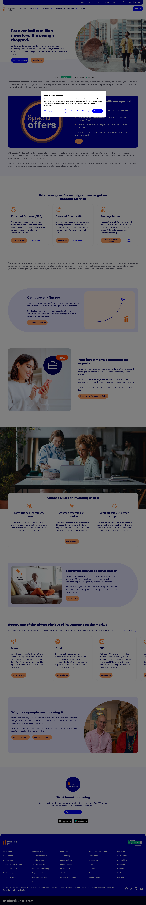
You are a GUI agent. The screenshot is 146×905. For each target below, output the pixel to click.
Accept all (97, 111)
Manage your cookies (52, 111)
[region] (73, 104)
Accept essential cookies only (77, 111)
